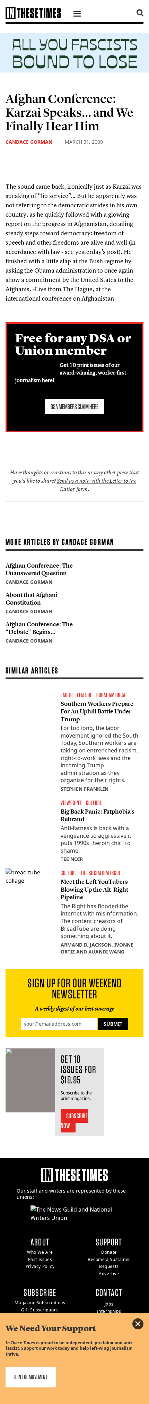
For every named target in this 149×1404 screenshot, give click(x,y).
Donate (109, 1252)
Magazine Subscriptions (40, 1303)
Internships (109, 1311)
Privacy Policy (40, 1266)
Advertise (109, 1274)
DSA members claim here (74, 406)
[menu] (77, 14)
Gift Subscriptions (40, 1310)
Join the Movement (30, 1377)
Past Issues (40, 1259)
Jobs (109, 1304)
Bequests (109, 1266)
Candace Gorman (29, 142)
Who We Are (40, 1252)
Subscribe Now (74, 1121)
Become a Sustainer (109, 1259)
